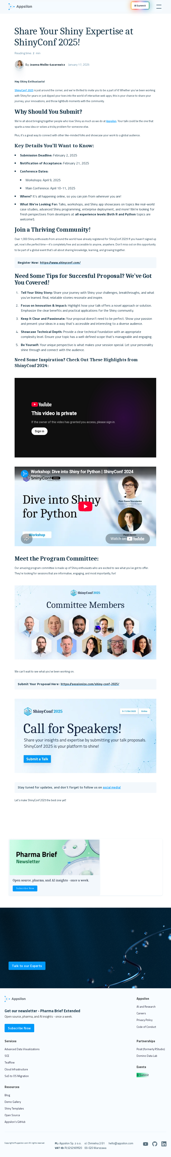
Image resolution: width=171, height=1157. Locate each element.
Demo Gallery (13, 1102)
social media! (112, 787)
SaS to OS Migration (17, 1076)
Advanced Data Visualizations (22, 1049)
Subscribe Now (25, 888)
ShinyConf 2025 (24, 90)
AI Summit (143, 1075)
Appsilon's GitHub (15, 1122)
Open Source (12, 1115)
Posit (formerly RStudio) (151, 1049)
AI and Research (146, 1007)
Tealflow (10, 1062)
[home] (22, 6)
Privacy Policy (144, 1020)
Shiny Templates (14, 1108)
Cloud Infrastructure (16, 1069)
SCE (7, 1056)
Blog (7, 1095)
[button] (158, 7)
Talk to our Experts (27, 965)
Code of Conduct (146, 1027)
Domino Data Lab (147, 1056)
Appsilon (111, 121)
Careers (141, 1013)
